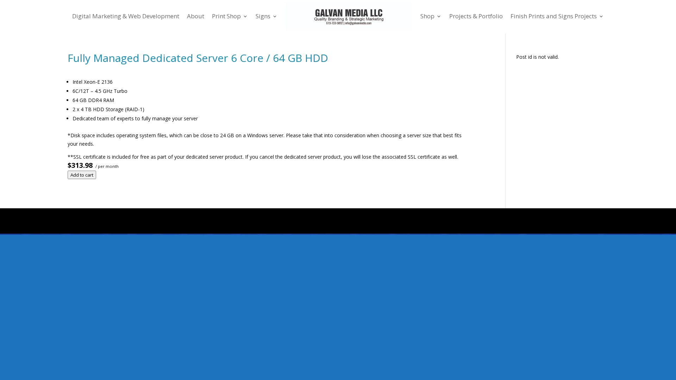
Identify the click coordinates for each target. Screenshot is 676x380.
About (195, 16)
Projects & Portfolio (476, 16)
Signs (263, 16)
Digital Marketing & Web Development (125, 16)
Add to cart (81, 175)
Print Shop (226, 16)
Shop (427, 16)
